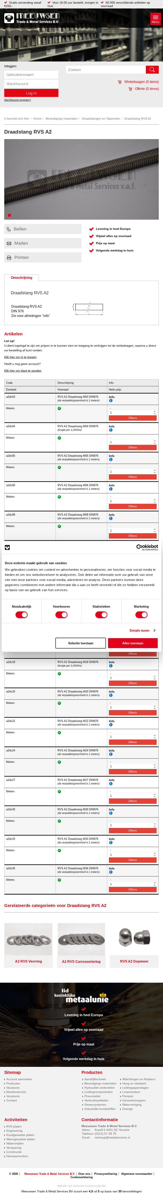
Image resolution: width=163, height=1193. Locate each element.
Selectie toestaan (80, 643)
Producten (13, 1083)
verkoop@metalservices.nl (112, 1137)
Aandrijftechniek (95, 1079)
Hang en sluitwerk (134, 1083)
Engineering (14, 1130)
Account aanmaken (19, 1079)
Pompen (127, 1096)
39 (120, 1191)
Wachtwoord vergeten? (17, 100)
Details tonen (139, 630)
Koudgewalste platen (20, 1135)
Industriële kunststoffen (100, 1109)
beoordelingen (132, 1191)
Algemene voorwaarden (136, 1173)
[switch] (61, 614)
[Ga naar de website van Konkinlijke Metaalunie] (81, 995)
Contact (11, 1100)
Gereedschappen (134, 1100)
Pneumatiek (92, 1096)
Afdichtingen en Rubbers (138, 1079)
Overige (127, 1109)
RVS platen (13, 1126)
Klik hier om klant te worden (22, 370)
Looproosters (131, 1092)
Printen (21, 257)
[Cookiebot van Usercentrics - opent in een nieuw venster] (139, 547)
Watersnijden (15, 1143)
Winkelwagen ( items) (141, 82)
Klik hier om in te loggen (20, 357)
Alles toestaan (132, 643)
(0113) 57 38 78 (105, 1133)
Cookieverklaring (81, 1177)
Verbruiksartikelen (96, 1100)
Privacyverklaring (105, 1173)
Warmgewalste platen (20, 1139)
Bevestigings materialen (62, 118)
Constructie (14, 1152)
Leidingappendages (135, 1087)
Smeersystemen (95, 1104)
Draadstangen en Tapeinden (101, 118)
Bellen (20, 228)
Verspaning (13, 1147)
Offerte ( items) (146, 89)
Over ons (84, 1173)
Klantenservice (16, 1092)
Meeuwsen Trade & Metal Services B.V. (49, 1173)
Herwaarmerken (17, 1156)
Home (37, 118)
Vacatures (13, 1087)
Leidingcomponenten (98, 1092)
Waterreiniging (132, 1104)
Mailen (21, 243)
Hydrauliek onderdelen (99, 1087)
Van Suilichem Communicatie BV (87, 1186)
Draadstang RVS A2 (137, 118)
